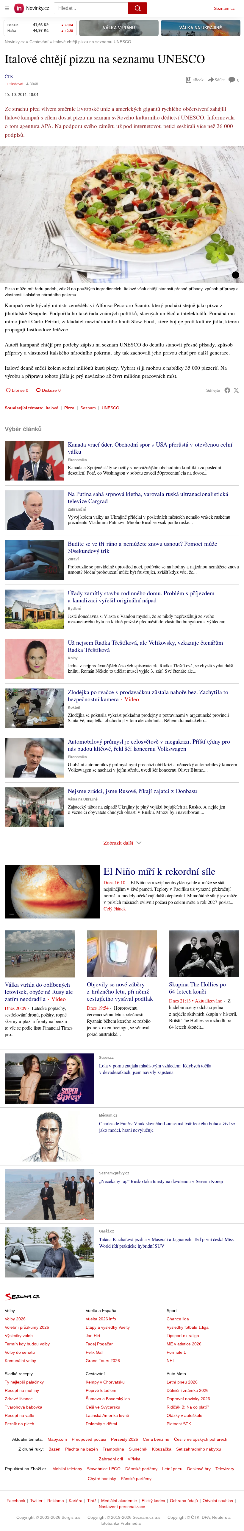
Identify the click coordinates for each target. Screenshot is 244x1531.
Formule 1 (176, 1352)
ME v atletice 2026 (184, 1344)
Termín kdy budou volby (27, 1344)
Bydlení (74, 609)
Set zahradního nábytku (198, 1449)
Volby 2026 (15, 1318)
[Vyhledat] (137, 8)
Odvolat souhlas (218, 1500)
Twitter (36, 1500)
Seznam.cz (224, 8)
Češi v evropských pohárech (200, 1439)
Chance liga (178, 1318)
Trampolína (113, 1449)
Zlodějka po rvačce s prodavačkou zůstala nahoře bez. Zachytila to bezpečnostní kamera (148, 695)
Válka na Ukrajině (83, 799)
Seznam (88, 407)
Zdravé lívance (19, 1398)
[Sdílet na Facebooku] (227, 390)
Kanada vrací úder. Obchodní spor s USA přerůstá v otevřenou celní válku (150, 448)
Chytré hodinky (102, 1478)
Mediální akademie (119, 1500)
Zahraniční (77, 509)
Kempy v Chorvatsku (105, 1382)
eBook (198, 80)
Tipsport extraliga (183, 1335)
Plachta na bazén (81, 1449)
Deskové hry (199, 1468)
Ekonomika (77, 460)
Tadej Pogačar (99, 1344)
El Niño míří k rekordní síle (159, 871)
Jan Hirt (93, 1335)
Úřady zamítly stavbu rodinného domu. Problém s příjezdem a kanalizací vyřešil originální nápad (141, 596)
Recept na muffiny (22, 1390)
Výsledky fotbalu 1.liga (188, 1327)
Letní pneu (172, 1468)
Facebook (16, 1500)
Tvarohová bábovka (23, 1407)
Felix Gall (94, 1352)
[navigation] (7, 8)
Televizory (224, 1468)
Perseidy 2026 (124, 1439)
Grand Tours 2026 (103, 1360)
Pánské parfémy (136, 1478)
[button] (122, 214)
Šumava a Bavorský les (108, 1398)
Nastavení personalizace (122, 1506)
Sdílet (220, 80)
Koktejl (74, 707)
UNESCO (110, 407)
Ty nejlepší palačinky (24, 1382)
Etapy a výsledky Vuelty (108, 1327)
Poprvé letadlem (101, 1390)
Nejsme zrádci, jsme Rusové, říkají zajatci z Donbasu (132, 791)
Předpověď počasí (89, 1439)
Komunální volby (20, 1360)
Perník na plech (19, 1423)
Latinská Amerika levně (107, 1415)
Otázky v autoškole (184, 1415)
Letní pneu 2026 (182, 1382)
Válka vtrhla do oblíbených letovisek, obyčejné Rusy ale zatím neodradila (39, 991)
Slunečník (138, 1449)
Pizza (69, 407)
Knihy (73, 658)
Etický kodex (153, 1500)
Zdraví (73, 559)
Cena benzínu (156, 1439)
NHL (171, 1360)
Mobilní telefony (67, 1468)
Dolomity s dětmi (101, 1423)
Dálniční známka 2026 (188, 1390)
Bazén (54, 1449)
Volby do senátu (20, 1352)
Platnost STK (179, 1423)
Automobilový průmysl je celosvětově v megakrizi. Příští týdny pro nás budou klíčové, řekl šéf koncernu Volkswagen (149, 745)
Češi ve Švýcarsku (103, 1407)
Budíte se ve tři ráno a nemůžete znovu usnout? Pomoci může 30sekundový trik (142, 547)
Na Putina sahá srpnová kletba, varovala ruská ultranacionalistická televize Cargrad (148, 497)
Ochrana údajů (184, 1500)
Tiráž (91, 1500)
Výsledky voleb (19, 1335)
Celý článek (115, 908)
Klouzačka (161, 1449)
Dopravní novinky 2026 (188, 1398)
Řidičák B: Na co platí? (188, 1407)
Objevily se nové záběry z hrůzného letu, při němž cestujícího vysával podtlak (120, 991)
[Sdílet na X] (236, 390)
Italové (52, 407)
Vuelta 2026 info (101, 1318)
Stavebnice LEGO (104, 1468)
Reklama (55, 1500)
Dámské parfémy (141, 1468)
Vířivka (134, 1459)
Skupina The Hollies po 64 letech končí (197, 987)
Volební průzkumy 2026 (27, 1327)
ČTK (9, 76)
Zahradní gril (111, 1459)
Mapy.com (57, 1439)
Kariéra (75, 1500)
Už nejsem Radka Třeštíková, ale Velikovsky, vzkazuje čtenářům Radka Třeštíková (145, 646)
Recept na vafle (19, 1415)
